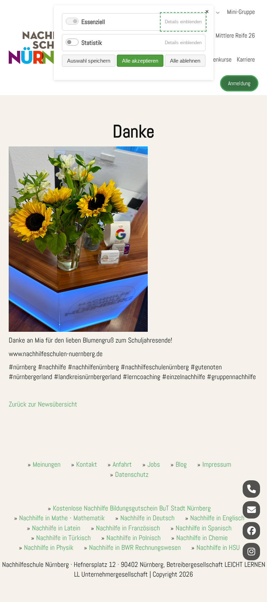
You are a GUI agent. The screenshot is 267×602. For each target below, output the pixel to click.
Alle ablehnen (185, 61)
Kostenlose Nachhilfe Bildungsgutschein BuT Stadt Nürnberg (132, 508)
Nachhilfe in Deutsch (147, 517)
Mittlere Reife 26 (235, 35)
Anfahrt (122, 464)
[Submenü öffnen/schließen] (217, 12)
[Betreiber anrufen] (251, 489)
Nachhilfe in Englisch (217, 517)
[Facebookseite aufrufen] (251, 530)
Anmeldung (239, 83)
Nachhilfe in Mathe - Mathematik (62, 517)
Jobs (153, 464)
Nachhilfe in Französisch (128, 527)
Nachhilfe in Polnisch (133, 537)
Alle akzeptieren (140, 61)
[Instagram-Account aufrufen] (251, 551)
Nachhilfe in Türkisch (63, 537)
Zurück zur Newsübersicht (43, 404)
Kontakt (86, 464)
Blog (181, 464)
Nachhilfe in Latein (56, 527)
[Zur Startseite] (52, 47)
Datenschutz (131, 474)
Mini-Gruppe (241, 12)
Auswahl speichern (88, 61)
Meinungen (46, 464)
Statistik (91, 43)
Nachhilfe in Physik (48, 547)
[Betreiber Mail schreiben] (251, 510)
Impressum (216, 464)
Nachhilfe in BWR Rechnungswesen (135, 547)
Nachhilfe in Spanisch (204, 527)
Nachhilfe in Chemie (202, 537)
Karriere (246, 59)
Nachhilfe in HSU (218, 547)
